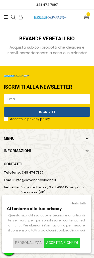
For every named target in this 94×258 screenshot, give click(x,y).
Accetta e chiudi (62, 243)
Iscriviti (47, 111)
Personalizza (28, 243)
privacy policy (38, 118)
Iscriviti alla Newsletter (38, 87)
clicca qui (77, 230)
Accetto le (30, 119)
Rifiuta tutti (78, 203)
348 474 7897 (32, 172)
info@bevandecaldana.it (36, 180)
